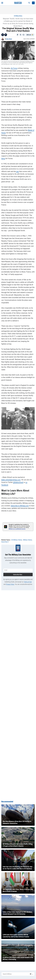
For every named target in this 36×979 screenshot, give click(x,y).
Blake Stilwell (9, 39)
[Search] (29, 3)
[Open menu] (2, 3)
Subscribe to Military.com (20, 506)
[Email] (23, 34)
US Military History (18, 16)
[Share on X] (20, 34)
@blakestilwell (18, 482)
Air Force (14, 68)
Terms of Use (28, 582)
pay (17, 171)
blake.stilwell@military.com (11, 480)
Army (3, 158)
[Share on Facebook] (17, 34)
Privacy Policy (10, 584)
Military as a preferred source (17, 528)
